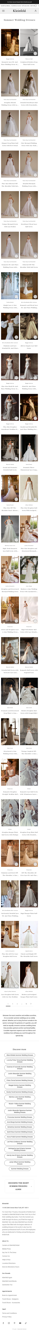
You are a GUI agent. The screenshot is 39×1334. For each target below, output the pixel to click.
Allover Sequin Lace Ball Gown (29, 347)
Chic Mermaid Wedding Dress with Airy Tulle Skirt (29, 144)
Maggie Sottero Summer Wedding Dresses (20, 1086)
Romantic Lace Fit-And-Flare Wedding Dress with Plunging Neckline (10, 63)
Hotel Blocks (25, 5)
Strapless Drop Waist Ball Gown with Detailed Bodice (29, 833)
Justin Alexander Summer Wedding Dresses (19, 1074)
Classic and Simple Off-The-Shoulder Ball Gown (29, 955)
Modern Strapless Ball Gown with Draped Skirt (29, 712)
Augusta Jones (29, 951)
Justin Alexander (29, 545)
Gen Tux (32, 5)
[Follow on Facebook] (3, 1323)
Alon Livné (10, 707)
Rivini (29, 788)
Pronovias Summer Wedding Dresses (19, 1117)
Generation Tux (7, 1285)
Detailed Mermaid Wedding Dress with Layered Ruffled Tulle (29, 185)
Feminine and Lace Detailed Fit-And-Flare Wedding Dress (10, 347)
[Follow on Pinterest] (14, 1323)
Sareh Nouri (29, 464)
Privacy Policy (6, 1317)
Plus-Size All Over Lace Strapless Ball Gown (10, 955)
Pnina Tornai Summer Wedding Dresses (20, 1080)
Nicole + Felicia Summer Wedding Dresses (20, 1104)
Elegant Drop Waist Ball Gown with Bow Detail (10, 144)
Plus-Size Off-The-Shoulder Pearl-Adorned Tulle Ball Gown (10, 509)
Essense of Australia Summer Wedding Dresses (20, 1068)
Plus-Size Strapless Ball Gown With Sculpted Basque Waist (29, 509)
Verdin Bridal (10, 302)
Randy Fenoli (10, 505)
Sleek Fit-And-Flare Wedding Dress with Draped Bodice (29, 388)
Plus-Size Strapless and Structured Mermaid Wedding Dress (29, 550)
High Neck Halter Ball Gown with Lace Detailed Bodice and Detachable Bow (29, 631)
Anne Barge (29, 586)
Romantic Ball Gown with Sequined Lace (29, 671)
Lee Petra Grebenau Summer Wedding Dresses (19, 1143)
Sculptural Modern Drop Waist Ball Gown (28, 63)
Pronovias (10, 626)
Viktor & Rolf (29, 59)
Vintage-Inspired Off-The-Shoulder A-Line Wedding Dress (29, 752)
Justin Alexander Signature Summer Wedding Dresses (20, 1111)
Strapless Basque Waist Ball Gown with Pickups (10, 833)
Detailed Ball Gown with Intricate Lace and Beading (10, 671)
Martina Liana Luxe (10, 545)
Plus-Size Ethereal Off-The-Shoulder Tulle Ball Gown (10, 185)
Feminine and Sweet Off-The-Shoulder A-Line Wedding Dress (10, 874)
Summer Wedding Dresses (19, 1169)
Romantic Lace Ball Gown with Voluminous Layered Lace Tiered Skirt (29, 793)
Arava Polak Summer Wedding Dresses (20, 1137)
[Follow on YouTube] (20, 1323)
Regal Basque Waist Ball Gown (29, 915)
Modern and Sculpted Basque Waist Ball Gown (29, 996)
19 (26, 1004)
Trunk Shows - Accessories (11, 1302)
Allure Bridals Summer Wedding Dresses (19, 1055)
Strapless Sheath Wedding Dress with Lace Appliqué (10, 104)
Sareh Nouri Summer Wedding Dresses (20, 1132)
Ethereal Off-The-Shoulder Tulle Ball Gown (29, 266)
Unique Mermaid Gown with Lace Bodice (10, 225)
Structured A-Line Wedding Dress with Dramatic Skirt (10, 752)
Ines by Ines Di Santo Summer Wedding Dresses (20, 1156)
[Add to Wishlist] (16, 53)
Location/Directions (8, 1263)
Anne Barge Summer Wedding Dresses (19, 1122)
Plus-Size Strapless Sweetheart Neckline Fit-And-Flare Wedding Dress (10, 428)
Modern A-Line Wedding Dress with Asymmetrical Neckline (29, 590)
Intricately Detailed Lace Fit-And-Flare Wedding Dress (10, 915)
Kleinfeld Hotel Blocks (9, 1281)
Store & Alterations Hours (10, 1267)
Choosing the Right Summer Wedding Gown (18, 1186)
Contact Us (6, 1256)
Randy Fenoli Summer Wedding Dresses (19, 1092)
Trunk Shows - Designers (10, 1299)
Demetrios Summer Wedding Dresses (19, 1127)
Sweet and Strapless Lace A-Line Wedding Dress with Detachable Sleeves (10, 631)
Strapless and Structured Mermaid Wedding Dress (10, 590)
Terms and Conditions (9, 1313)
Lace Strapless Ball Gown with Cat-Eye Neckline (10, 996)
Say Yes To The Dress (9, 1252)
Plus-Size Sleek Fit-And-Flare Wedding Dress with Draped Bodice (10, 388)
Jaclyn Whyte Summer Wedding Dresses (19, 1163)
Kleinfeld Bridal (6, 5)
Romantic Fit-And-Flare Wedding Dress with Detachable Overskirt (10, 266)
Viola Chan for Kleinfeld (10, 99)
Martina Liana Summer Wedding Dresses (20, 1098)
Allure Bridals (29, 505)
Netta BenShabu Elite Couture (29, 302)
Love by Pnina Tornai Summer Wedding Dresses (20, 1061)
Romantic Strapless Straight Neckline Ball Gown (10, 793)
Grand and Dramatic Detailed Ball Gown (10, 469)
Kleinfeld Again (16, 5)
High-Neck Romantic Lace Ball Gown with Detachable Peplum (10, 550)
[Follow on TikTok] (26, 1323)
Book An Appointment (9, 1295)
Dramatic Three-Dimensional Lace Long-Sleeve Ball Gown (29, 469)
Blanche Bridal (10, 464)
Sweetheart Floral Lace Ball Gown (29, 225)
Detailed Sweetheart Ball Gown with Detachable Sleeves (29, 104)
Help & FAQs (6, 1260)
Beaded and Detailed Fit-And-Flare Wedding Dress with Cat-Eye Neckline (29, 428)
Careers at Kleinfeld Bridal (10, 1245)
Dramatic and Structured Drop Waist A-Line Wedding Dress (10, 712)
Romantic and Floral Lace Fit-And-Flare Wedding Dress (29, 306)
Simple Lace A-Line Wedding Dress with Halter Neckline (10, 306)
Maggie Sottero (10, 59)
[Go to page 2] (31, 1003)
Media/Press (6, 1249)
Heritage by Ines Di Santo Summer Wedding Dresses (19, 1149)
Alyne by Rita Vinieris (10, 991)
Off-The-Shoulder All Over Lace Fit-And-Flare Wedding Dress (28, 874)
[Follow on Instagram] (9, 1323)
